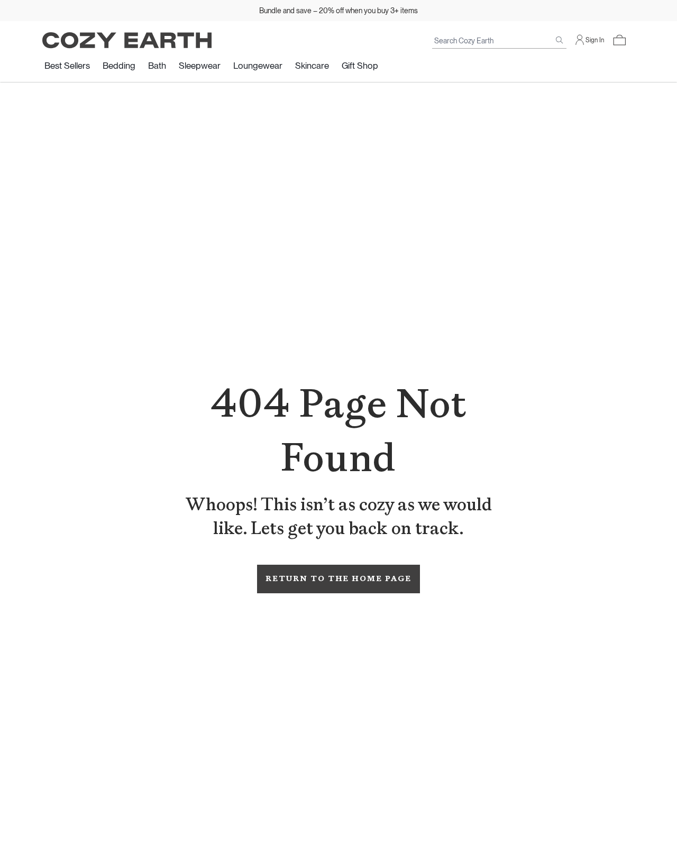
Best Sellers (67, 65)
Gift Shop (360, 65)
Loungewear (257, 65)
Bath (157, 65)
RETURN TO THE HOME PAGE (338, 579)
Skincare (312, 65)
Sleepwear (200, 65)
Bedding (119, 65)
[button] (619, 40)
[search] (559, 40)
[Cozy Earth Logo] (127, 40)
